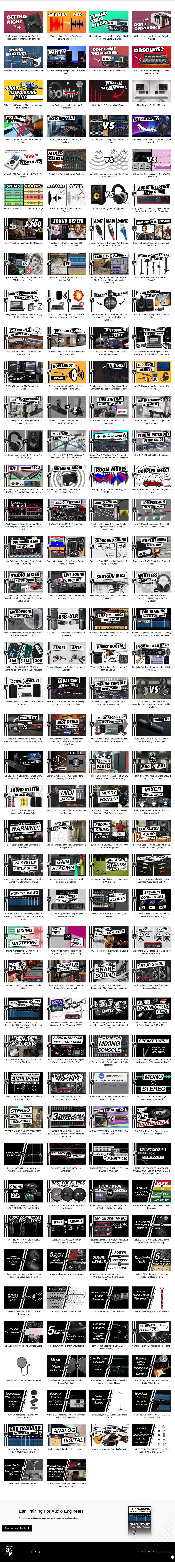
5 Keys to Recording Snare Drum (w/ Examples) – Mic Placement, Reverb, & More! (109, 988)
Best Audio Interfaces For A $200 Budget (23, 243)
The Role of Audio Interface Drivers (109, 71)
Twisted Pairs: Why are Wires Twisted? (151, 1311)
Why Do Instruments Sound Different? (109, 1449)
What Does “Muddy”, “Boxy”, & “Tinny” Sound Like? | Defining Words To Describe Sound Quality (23, 1025)
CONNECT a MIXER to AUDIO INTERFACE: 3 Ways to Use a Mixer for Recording (66, 1134)
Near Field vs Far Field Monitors (151, 105)
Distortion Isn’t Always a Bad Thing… (108, 105)
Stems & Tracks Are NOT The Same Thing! (23, 208)
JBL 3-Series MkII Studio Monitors (109, 1311)
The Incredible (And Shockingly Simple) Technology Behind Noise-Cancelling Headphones (108, 526)
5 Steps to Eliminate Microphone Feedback (151, 1346)
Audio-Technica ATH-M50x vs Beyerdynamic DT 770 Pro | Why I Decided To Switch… (151, 704)
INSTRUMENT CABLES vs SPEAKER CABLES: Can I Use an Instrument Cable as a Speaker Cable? (151, 1171)
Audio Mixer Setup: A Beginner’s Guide (66, 174)
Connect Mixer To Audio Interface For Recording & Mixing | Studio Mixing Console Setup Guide (23, 598)
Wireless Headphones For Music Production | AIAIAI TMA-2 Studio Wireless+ (152, 598)
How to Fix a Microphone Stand (23, 1484)
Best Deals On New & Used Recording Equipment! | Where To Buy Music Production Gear (66, 741)
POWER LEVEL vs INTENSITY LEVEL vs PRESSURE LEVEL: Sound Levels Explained (109, 1277)
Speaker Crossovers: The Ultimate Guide (23, 1346)
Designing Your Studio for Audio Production (23, 71)
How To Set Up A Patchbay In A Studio (151, 455)
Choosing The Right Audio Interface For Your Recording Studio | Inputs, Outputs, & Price (109, 1025)
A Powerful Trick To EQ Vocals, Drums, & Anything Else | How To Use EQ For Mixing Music (23, 916)
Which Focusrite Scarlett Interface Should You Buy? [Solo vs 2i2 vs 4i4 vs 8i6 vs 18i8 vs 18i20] (23, 526)
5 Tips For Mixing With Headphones (109, 208)
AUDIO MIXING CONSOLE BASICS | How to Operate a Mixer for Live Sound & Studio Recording (108, 1062)
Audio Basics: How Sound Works (66, 1311)
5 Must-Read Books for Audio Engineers (66, 1274)
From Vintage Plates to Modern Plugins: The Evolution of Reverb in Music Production (109, 280)
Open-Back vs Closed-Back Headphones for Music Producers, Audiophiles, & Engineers (109, 317)
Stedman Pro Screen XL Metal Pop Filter (23, 1380)
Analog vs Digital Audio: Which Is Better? (66, 1449)
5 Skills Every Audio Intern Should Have (66, 1346)
